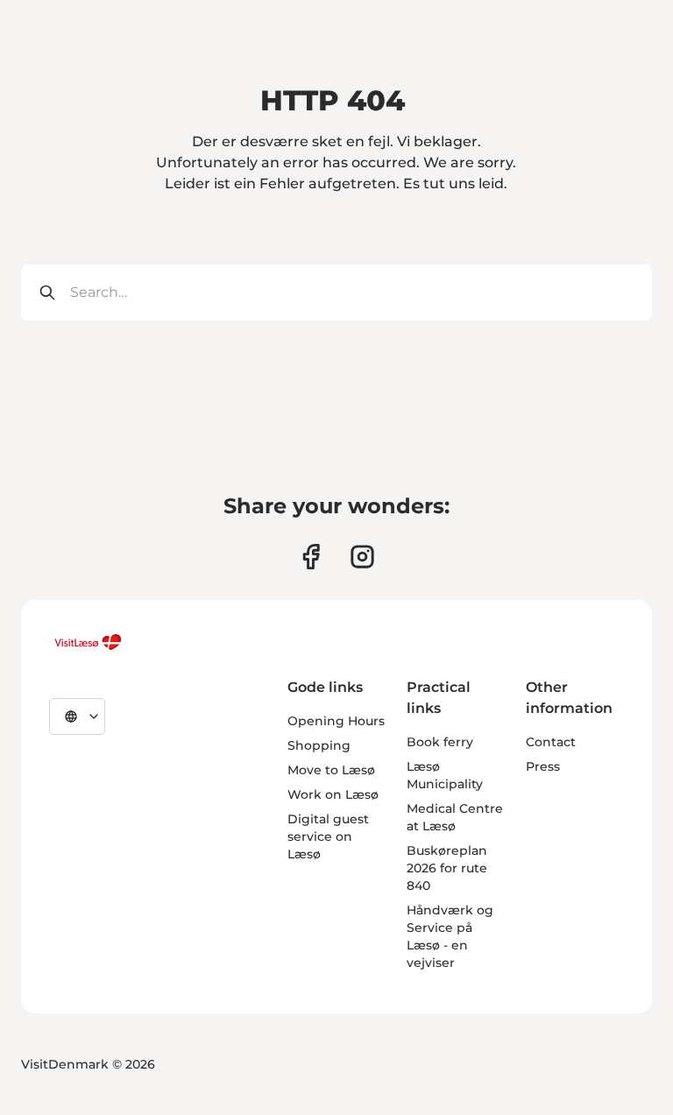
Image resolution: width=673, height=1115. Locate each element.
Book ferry (440, 742)
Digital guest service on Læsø (328, 836)
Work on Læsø (333, 794)
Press (543, 766)
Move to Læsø (331, 770)
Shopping (319, 745)
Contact (551, 742)
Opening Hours (336, 721)
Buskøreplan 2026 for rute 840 (447, 868)
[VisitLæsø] (87, 642)
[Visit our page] (310, 556)
